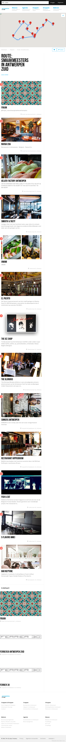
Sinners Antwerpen (10, 419)
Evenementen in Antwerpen (30, 719)
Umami (4, 261)
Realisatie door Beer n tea (58, 740)
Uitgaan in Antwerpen (29, 707)
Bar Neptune (7, 571)
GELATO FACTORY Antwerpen (13, 180)
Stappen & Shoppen (7, 702)
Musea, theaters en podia (8, 721)
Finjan (4, 107)
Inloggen (52, 2)
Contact (3, 709)
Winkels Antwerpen (50, 705)
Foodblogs (48, 721)
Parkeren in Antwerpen (51, 709)
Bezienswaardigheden (7, 719)
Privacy (21, 738)
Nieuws (47, 717)
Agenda (25, 717)
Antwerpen (51, 738)
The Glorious (7, 379)
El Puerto (5, 298)
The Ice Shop (6, 338)
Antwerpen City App (6, 707)
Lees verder (4, 75)
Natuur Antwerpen (6, 727)
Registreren (60, 2)
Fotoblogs (48, 725)
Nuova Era (6, 144)
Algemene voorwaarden (32, 738)
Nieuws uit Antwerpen (51, 719)
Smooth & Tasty (8, 221)
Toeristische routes (6, 725)
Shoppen (48, 702)
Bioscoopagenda (28, 721)
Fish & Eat (5, 496)
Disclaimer (43, 738)
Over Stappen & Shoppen (8, 705)
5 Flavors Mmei (8, 537)
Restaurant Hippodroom (12, 458)
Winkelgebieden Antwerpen (53, 707)
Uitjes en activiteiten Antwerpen (10, 723)
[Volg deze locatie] (54, 49)
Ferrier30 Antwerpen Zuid (12, 651)
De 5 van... (48, 723)
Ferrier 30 (5, 684)
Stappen (25, 702)
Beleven (3, 717)
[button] (34, 36)
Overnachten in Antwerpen (30, 709)
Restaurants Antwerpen (29, 705)
